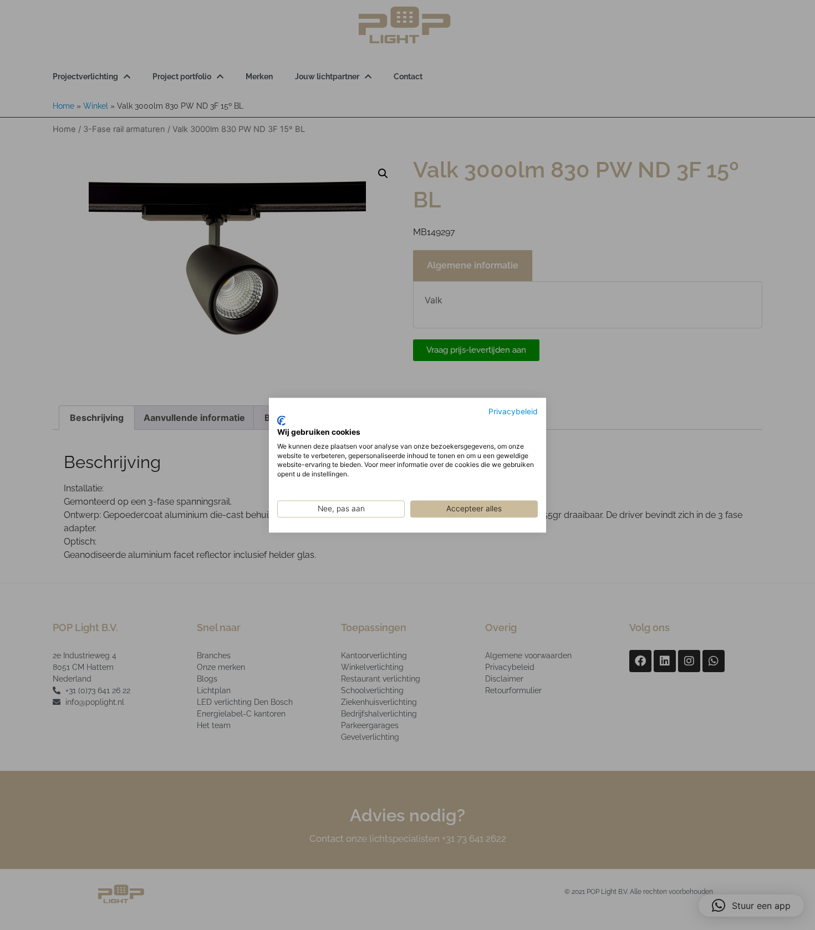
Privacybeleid (513, 411)
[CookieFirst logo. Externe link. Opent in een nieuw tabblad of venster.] (281, 421)
